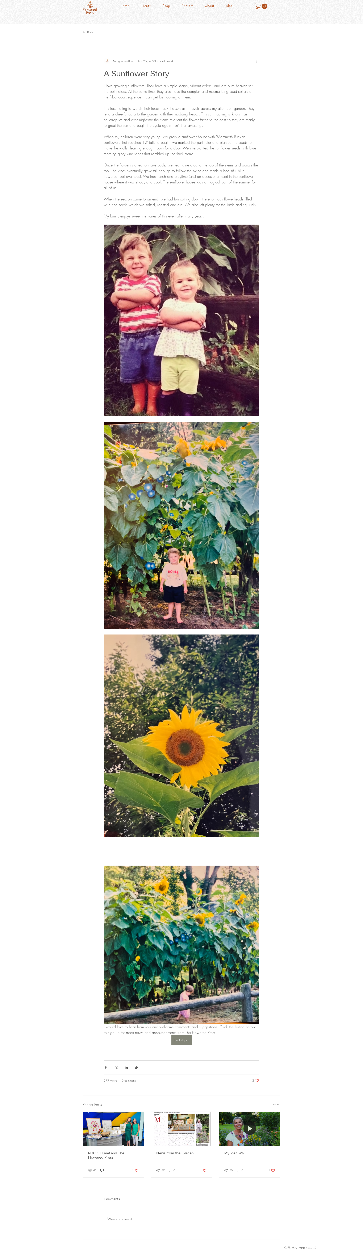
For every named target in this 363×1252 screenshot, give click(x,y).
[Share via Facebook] (106, 1067)
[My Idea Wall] (249, 1129)
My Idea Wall (234, 1153)
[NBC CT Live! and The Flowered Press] (113, 1129)
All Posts (88, 32)
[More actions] (256, 61)
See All (276, 1104)
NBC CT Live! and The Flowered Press (106, 1155)
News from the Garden (175, 1153)
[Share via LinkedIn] (126, 1067)
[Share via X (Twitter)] (116, 1067)
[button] (171, 6)
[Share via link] (137, 1067)
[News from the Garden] (181, 1129)
